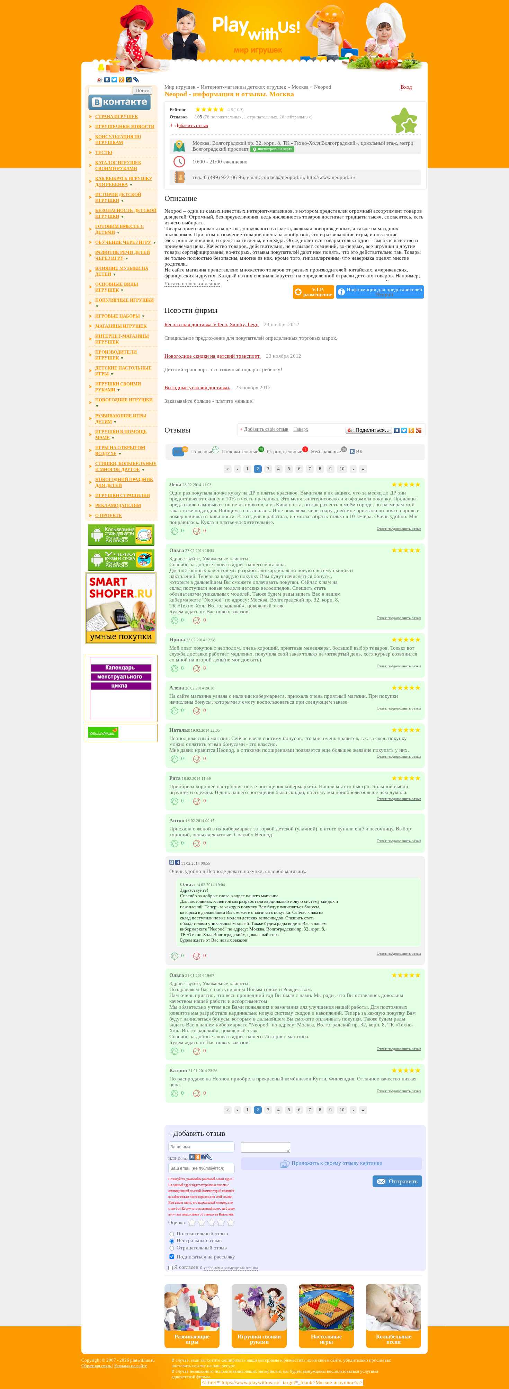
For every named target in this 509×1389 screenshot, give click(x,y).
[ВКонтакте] (107, 79)
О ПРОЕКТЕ (108, 515)
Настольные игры (326, 1339)
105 (198, 116)
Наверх (300, 429)
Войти (183, 1158)
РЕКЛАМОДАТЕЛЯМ (118, 505)
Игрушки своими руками (259, 1339)
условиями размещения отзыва (231, 1267)
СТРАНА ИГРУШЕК (116, 116)
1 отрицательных (260, 116)
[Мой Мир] (129, 79)
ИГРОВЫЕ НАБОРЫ (117, 316)
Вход (406, 87)
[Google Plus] (418, 430)
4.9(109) (234, 109)
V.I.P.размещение (317, 292)
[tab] (178, 451)
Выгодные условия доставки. (197, 387)
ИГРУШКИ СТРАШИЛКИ (122, 495)
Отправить (403, 1181)
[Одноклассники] (121, 79)
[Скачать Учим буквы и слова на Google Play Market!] (121, 560)
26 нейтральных (295, 116)
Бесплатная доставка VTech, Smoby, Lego (211, 324)
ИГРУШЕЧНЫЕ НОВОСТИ (124, 126)
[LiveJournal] (136, 79)
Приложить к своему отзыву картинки (336, 1163)
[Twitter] (114, 79)
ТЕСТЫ (103, 152)
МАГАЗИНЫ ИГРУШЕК (120, 326)
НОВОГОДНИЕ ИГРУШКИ (124, 399)
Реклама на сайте (130, 1365)
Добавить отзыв (191, 125)
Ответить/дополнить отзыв (399, 528)
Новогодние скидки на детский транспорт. (212, 356)
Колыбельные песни (393, 1339)
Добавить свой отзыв (266, 429)
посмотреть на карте (274, 149)
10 (342, 468)
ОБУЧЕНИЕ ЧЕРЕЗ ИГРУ (123, 242)
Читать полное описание (192, 283)
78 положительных (223, 116)
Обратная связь (96, 1365)
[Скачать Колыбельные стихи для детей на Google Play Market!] (121, 535)
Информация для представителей (384, 292)
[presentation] (178, 451)
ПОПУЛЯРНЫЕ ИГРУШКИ (124, 300)
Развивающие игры (192, 1339)
